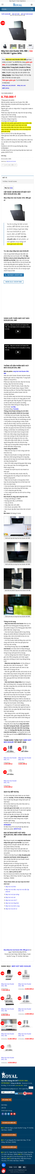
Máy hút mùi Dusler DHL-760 (7, 1034)
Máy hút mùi (15, 14)
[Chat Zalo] (4, 1165)
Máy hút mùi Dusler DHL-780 (7, 985)
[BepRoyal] (17, 4)
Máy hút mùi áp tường (12, 894)
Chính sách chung (6, 1111)
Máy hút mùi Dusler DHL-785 (24, 985)
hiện (11, 188)
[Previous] (3, 30)
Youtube (16, 409)
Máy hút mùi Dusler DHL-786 (7, 1010)
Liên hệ (3, 1108)
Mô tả (5, 178)
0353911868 (23, 1080)
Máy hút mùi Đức (10, 886)
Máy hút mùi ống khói (12, 903)
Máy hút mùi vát (10, 897)
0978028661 (5, 1083)
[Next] (31, 30)
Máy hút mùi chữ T (11, 900)
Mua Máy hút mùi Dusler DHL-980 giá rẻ (16, 950)
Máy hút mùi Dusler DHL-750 (24, 758)
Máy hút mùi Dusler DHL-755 (10, 781)
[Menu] (2, 4)
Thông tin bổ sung (10, 181)
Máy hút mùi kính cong (12, 906)
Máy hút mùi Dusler (27, 14)
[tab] (17, 178)
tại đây (13, 407)
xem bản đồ (19, 1085)
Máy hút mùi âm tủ (11, 909)
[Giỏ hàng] (32, 4)
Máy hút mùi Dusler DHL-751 (10, 758)
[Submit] (32, 9)
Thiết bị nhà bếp (5, 14)
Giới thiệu (4, 1105)
